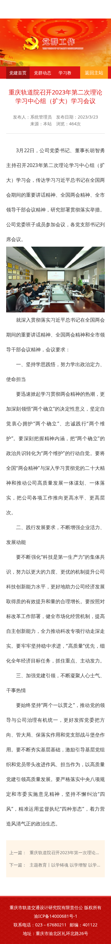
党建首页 (18, 73)
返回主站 (94, 72)
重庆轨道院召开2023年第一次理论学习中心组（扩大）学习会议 (66, 852)
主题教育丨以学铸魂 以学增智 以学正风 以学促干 (66, 865)
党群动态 (42, 73)
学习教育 (67, 73)
